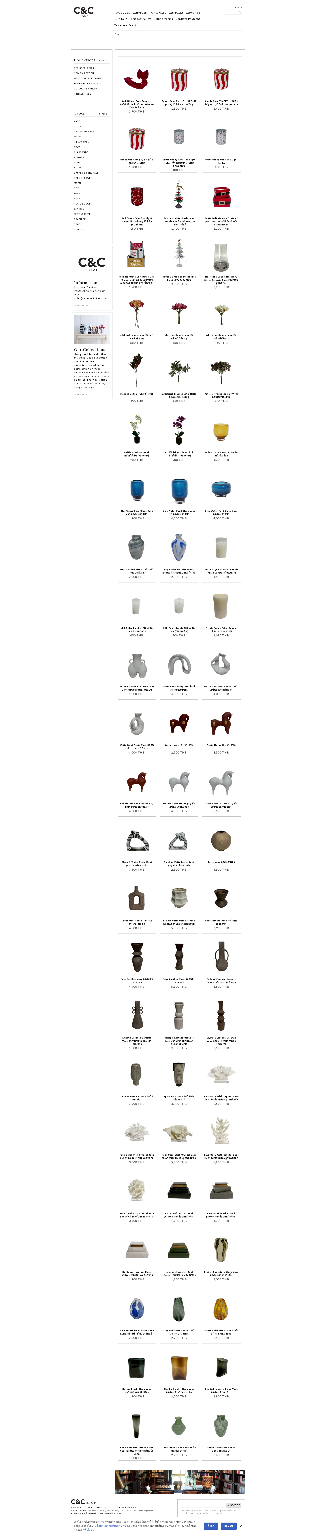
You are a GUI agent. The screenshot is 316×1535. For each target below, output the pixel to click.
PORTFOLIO (158, 12)
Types (92, 113)
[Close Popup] (241, 1526)
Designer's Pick (84, 68)
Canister (80, 209)
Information (85, 283)
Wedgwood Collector (87, 78)
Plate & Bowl (82, 203)
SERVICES (140, 12)
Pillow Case (81, 142)
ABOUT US (193, 12)
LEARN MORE (81, 305)
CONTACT (121, 18)
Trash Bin (80, 219)
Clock (77, 126)
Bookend (79, 229)
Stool (78, 224)
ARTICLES (176, 12)
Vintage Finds (82, 93)
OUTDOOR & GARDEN (85, 88)
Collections (92, 60)
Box (76, 188)
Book (77, 162)
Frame (78, 193)
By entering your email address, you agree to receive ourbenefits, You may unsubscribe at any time (210, 1512)
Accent (78, 167)
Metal (78, 183)
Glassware (81, 152)
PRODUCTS (122, 12)
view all (104, 60)
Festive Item (82, 214)
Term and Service (126, 25)
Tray (77, 147)
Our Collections (89, 350)
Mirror (78, 136)
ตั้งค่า (90, 1530)
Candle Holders (84, 131)
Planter (79, 157)
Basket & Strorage (86, 173)
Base (77, 198)
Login (238, 7)
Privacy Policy (141, 18)
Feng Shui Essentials (88, 83)
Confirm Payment (188, 18)
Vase (77, 121)
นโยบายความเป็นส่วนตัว (110, 1526)
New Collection (84, 73)
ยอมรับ (228, 1526)
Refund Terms (163, 18)
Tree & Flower (83, 178)
